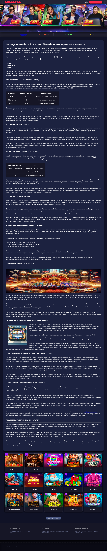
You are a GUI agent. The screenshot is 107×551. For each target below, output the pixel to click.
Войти (86, 2)
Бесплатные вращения (23, 34)
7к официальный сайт (90, 412)
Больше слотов (53, 518)
